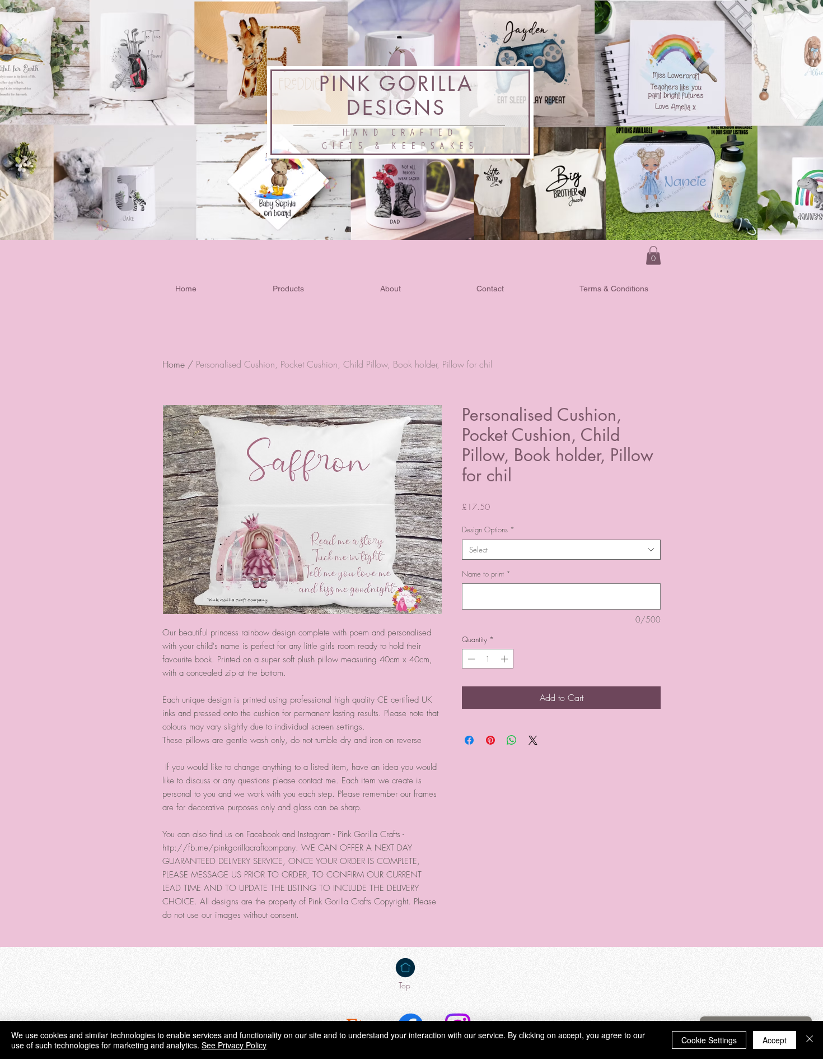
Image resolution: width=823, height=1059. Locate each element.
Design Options (488, 529)
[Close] (809, 1040)
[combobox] (561, 550)
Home (173, 364)
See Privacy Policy (234, 1045)
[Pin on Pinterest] (490, 740)
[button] (653, 255)
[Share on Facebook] (469, 740)
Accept (775, 1040)
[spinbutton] (488, 658)
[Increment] (505, 658)
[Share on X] (533, 740)
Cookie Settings (709, 1040)
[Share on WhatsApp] (511, 740)
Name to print (486, 574)
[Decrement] (470, 658)
